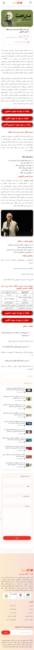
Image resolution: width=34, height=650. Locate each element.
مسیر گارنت (12, 606)
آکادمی (31, 606)
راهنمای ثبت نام (11, 620)
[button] (4, 2)
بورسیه (31, 609)
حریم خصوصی (29, 616)
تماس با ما (13, 613)
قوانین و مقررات (11, 616)
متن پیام (27, 506)
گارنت (10, 92)
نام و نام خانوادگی (24, 476)
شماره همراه (26, 496)
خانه (28, 36)
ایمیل (28, 486)
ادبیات (20, 36)
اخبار (24, 36)
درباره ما (30, 613)
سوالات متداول (29, 620)
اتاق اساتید (13, 609)
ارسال (17, 538)
